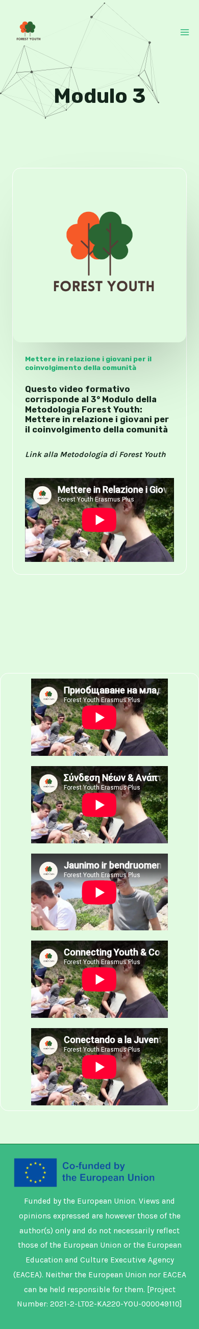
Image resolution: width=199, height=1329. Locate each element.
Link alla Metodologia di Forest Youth (95, 454)
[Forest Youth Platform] (27, 31)
